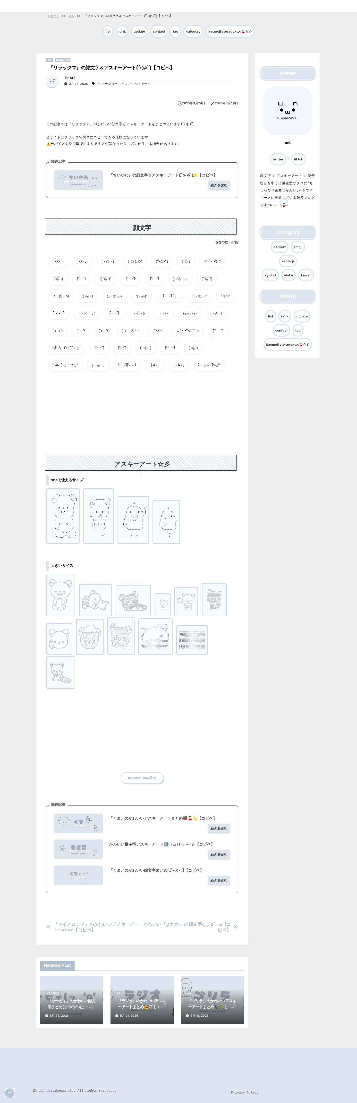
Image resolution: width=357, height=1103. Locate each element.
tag (175, 31)
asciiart (279, 247)
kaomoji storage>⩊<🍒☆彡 (230, 31)
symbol (270, 275)
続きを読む (219, 185)
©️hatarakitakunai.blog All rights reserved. (74, 1091)
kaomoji (287, 261)
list (107, 31)
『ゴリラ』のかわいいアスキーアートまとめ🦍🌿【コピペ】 (212, 1006)
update (139, 31)
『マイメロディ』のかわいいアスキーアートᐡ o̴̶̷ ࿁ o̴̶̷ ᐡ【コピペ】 (96, 927)
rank (122, 31)
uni (72, 77)
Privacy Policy (244, 1092)
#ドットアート (140, 84)
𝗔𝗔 (49, 60)
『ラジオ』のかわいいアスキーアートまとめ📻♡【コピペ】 (142, 1006)
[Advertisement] (142, 415)
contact (159, 31)
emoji (298, 247)
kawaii (306, 275)
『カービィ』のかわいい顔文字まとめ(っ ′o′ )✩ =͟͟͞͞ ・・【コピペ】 (72, 1006)
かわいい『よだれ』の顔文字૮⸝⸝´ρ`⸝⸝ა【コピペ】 (187, 927)
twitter (278, 159)
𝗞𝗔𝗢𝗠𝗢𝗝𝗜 (62, 60)
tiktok (298, 159)
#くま (123, 84)
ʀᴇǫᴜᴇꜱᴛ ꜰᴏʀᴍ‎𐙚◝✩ (142, 778)
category (193, 31)
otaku (288, 275)
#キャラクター (107, 84)
